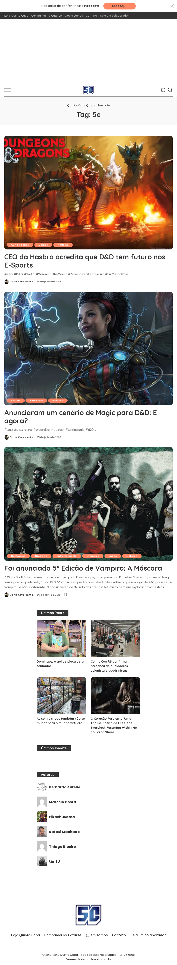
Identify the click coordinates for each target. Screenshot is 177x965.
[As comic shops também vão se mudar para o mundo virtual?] (61, 695)
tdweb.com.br (101, 959)
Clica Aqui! (119, 6)
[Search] (170, 90)
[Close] (172, 6)
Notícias (63, 244)
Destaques (18, 555)
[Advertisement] (88, 51)
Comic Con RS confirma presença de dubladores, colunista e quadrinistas (110, 666)
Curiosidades (20, 244)
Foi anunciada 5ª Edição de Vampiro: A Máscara (83, 568)
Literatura (36, 400)
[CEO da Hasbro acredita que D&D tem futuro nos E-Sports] (88, 192)
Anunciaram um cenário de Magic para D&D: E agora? (80, 416)
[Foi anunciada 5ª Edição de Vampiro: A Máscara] (88, 504)
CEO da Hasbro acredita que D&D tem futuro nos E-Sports (84, 260)
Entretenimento (67, 555)
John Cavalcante (21, 281)
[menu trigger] (9, 90)
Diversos (41, 555)
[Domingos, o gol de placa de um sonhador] (61, 638)
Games (43, 244)
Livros (113, 555)
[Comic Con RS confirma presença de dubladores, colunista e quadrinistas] (115, 638)
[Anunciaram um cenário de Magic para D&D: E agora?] (88, 348)
